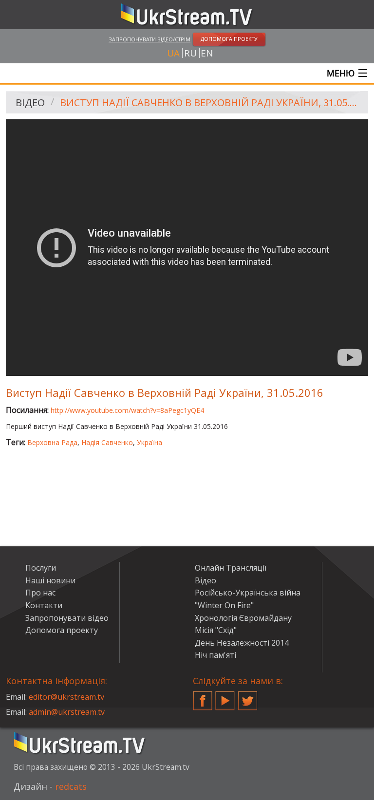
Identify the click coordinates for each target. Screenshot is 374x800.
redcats (71, 786)
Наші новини (50, 580)
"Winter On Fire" (224, 605)
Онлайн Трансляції (230, 567)
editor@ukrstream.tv (66, 696)
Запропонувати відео (67, 618)
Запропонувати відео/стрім (149, 39)
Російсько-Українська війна (247, 592)
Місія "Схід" (216, 630)
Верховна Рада (52, 442)
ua (173, 53)
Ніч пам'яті (215, 655)
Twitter (248, 696)
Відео (30, 102)
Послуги (40, 567)
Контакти (43, 605)
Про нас (40, 592)
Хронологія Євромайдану (243, 618)
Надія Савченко (107, 442)
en (207, 53)
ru (190, 53)
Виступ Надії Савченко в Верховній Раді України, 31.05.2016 (210, 102)
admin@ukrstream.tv (67, 712)
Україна (149, 442)
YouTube (225, 696)
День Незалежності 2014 (242, 642)
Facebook (202, 696)
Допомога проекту (61, 630)
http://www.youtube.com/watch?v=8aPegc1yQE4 (127, 410)
